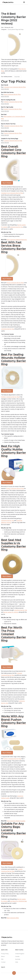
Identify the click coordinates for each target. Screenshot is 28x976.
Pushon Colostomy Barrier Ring (13, 133)
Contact (3, 962)
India (16, 962)
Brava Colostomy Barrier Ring (12, 94)
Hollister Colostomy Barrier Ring (13, 102)
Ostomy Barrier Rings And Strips (16, 29)
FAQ (2, 959)
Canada (17, 956)
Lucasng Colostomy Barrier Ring (13, 140)
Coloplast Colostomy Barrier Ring (13, 126)
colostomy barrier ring (16, 227)
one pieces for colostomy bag (18, 901)
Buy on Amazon (7, 183)
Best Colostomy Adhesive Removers (17, 239)
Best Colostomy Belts (13, 918)
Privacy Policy (5, 953)
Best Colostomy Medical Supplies (16, 821)
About (3, 956)
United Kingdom (19, 953)
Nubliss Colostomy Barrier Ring (13, 109)
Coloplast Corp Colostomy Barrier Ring (15, 87)
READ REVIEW (5, 89)
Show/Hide (17, 76)
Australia (17, 959)
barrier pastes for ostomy (11, 612)
